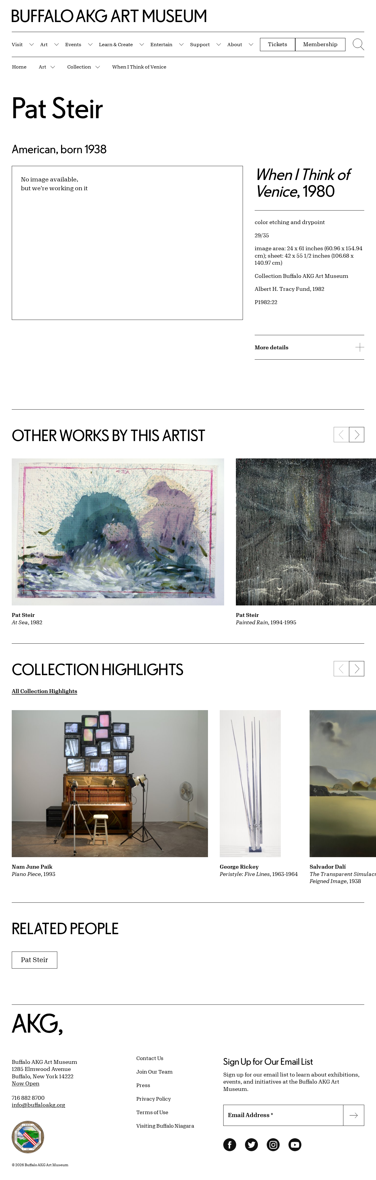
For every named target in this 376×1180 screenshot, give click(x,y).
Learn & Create (116, 44)
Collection (79, 66)
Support (200, 44)
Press (143, 1085)
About (234, 44)
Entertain (161, 44)
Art (44, 44)
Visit (17, 44)
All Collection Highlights (44, 691)
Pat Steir (57, 107)
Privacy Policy (153, 1098)
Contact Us (149, 1058)
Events (73, 44)
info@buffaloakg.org (38, 1105)
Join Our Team (154, 1071)
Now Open (25, 1083)
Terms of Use (152, 1112)
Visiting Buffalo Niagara (165, 1126)
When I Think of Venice (139, 66)
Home (19, 66)
